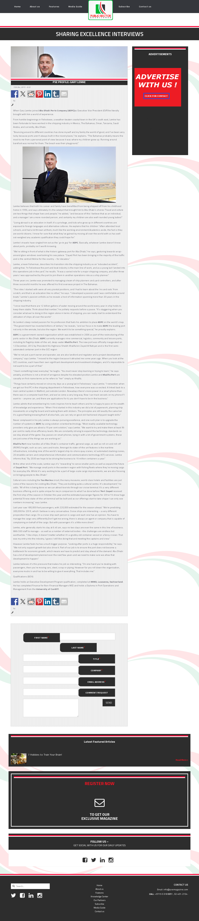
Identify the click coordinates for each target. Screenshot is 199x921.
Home (17, 6)
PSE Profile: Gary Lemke (69, 82)
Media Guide (75, 6)
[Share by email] (64, 94)
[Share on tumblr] (56, 94)
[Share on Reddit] (31, 94)
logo (93, 6)
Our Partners (100, 900)
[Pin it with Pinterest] (39, 94)
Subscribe (124, 6)
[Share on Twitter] (23, 94)
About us (35, 6)
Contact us (145, 6)
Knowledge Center (99, 896)
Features (54, 6)
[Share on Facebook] (14, 94)
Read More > (182, 759)
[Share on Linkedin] (47, 94)
